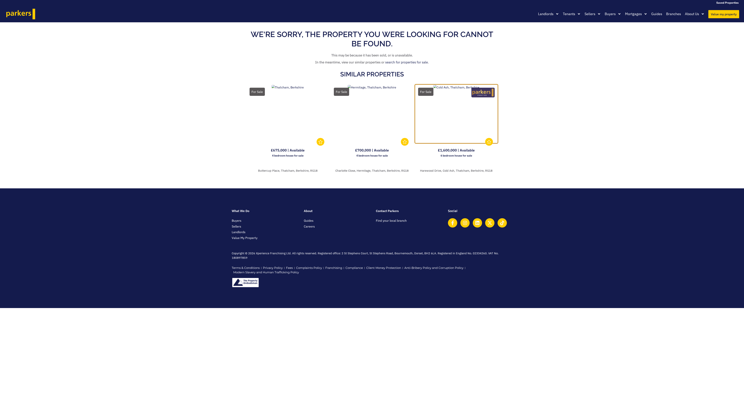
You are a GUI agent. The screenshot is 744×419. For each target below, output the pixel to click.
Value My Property (244, 238)
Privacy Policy (273, 268)
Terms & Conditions (246, 268)
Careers (309, 226)
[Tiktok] (502, 223)
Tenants (569, 14)
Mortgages (633, 14)
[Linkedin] (477, 223)
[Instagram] (465, 223)
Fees (289, 268)
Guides (656, 14)
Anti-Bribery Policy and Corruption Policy (433, 268)
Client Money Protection (383, 268)
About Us (692, 14)
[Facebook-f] (452, 223)
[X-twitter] (489, 223)
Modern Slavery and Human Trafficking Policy (266, 272)
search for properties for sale (406, 62)
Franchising (333, 268)
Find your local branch (391, 220)
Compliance (354, 268)
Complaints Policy (309, 268)
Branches (673, 14)
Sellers (590, 14)
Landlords (546, 14)
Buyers (610, 14)
